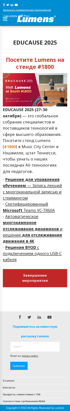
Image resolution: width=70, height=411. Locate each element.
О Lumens (9, 380)
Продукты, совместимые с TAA (21, 394)
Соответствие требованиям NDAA (24, 401)
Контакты (9, 387)
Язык (26, 15)
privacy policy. (30, 355)
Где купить (10, 15)
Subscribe (19, 365)
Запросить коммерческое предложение (27, 10)
